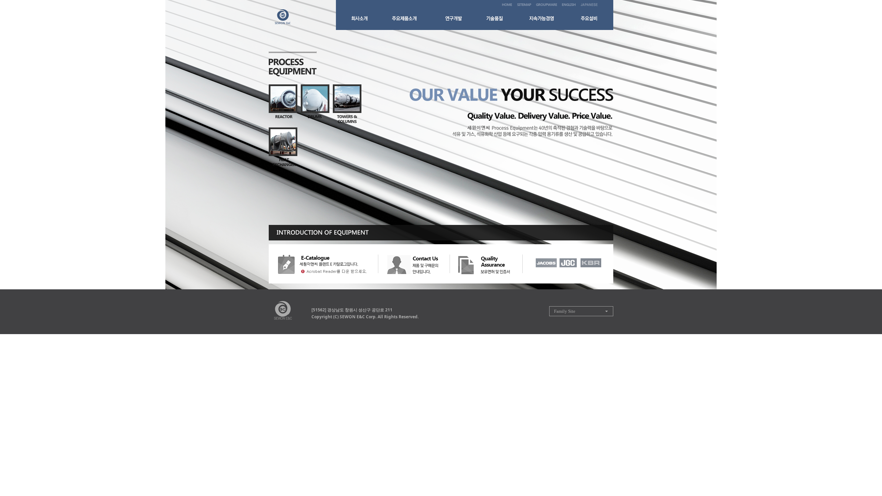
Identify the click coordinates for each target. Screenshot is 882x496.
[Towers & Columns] (347, 104)
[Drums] (315, 102)
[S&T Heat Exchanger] (283, 146)
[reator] (283, 102)
